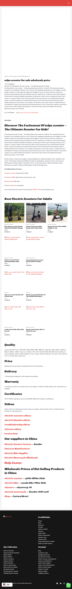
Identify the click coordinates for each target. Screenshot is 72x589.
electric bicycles (8, 563)
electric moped (42, 571)
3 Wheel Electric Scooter (11, 573)
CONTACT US (36, 189)
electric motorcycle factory (46, 565)
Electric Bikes (8, 555)
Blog (39, 551)
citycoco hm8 (42, 539)
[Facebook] (57, 583)
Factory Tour (11, 433)
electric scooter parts (44, 567)
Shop (7, 496)
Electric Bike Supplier (16, 453)
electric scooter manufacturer (47, 559)
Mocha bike (9, 181)
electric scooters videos (17, 415)
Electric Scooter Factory (17, 444)
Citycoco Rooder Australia (11, 553)
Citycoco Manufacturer (17, 448)
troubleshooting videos (17, 424)
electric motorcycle (15, 491)
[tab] (7, 120)
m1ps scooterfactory (32, 112)
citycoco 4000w (10, 177)
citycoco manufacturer (45, 561)
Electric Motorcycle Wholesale (21, 457)
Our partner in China (44, 557)
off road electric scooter (11, 571)
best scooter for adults (10, 567)
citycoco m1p (42, 537)
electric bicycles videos (17, 420)
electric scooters (9, 559)
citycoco (9, 487)
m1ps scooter (23, 112)
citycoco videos (12, 429)
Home (6, 76)
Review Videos (8, 557)
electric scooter (11, 173)
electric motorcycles (10, 565)
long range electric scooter (46, 541)
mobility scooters (43, 573)
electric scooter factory (45, 543)
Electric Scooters (9, 551)
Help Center (13, 463)
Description (7, 120)
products (12, 185)
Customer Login (43, 553)
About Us (41, 525)
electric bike (11, 482)
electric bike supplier (44, 563)
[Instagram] (64, 583)
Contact (40, 527)
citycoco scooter (43, 569)
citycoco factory (8, 561)
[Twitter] (60, 583)
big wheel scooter (9, 569)
